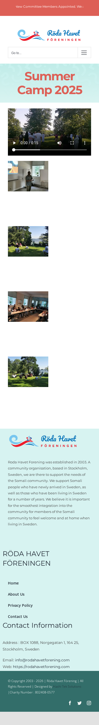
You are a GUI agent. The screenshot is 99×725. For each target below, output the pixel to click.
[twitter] (79, 703)
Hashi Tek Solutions (67, 686)
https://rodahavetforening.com (41, 666)
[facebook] (70, 703)
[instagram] (89, 703)
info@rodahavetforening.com (42, 660)
